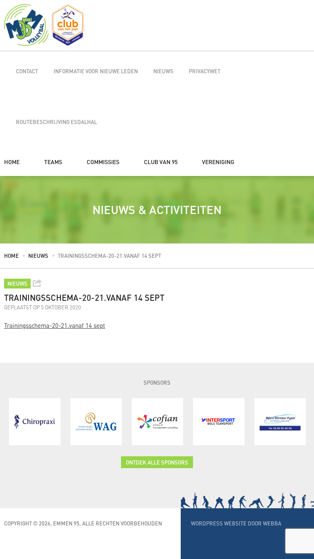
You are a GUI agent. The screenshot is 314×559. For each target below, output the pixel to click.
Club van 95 (160, 161)
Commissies (103, 161)
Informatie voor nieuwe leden (96, 71)
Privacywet (204, 71)
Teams (53, 161)
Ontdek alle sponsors (157, 462)
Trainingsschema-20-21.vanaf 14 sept (54, 325)
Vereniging (218, 161)
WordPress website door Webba (236, 523)
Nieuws (163, 71)
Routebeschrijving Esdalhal (56, 121)
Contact (27, 71)
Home (12, 161)
